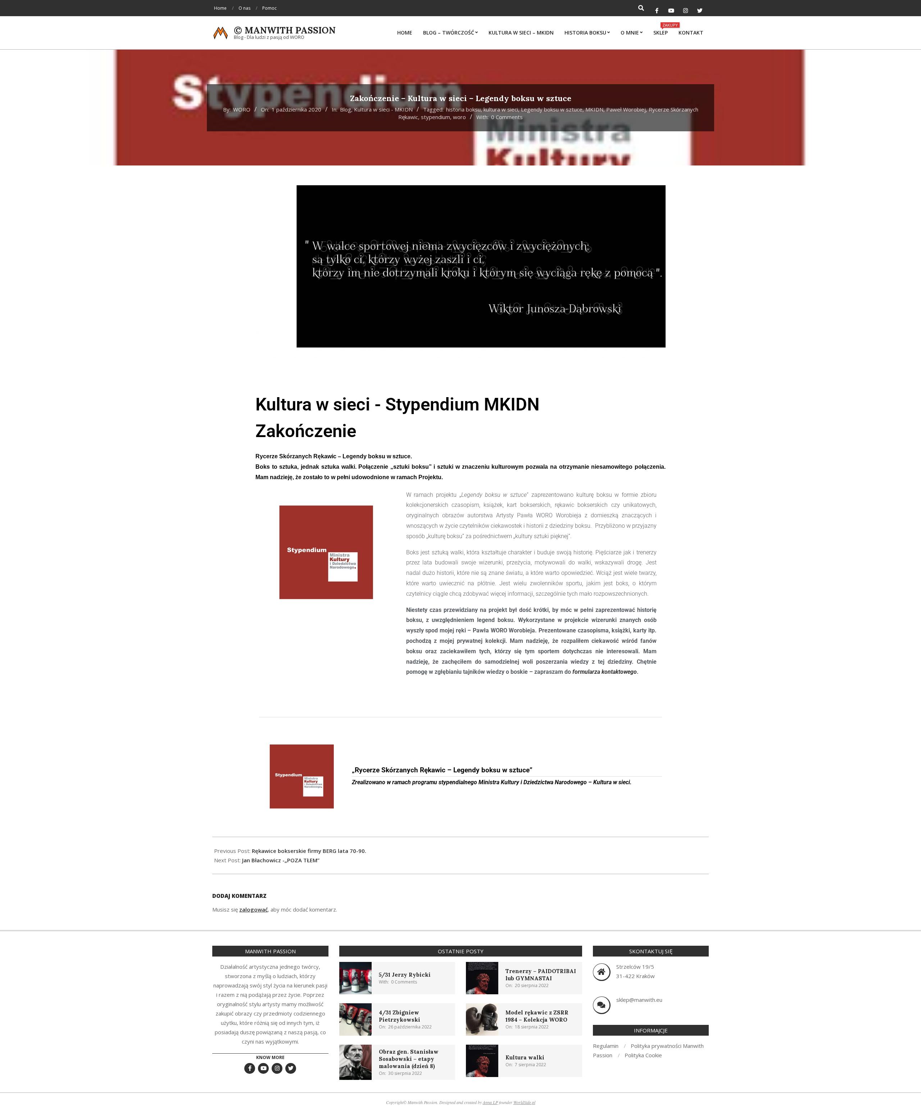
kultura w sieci (501, 109)
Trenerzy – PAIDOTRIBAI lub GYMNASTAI (540, 975)
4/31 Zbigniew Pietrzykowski (399, 1016)
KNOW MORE (270, 1057)
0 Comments (507, 117)
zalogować (253, 909)
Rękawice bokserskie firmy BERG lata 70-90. (309, 850)
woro (459, 117)
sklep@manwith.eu (639, 999)
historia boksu (463, 109)
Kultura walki (524, 1057)
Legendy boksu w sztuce (551, 109)
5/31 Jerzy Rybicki (405, 974)
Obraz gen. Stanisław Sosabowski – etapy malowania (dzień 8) (409, 1058)
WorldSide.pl (524, 1102)
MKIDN (594, 109)
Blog (345, 109)
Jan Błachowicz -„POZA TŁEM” (280, 860)
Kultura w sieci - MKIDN (383, 109)
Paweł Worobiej (626, 109)
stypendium (435, 117)
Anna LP (490, 1102)
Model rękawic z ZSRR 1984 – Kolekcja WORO (536, 1016)
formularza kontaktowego (604, 671)
